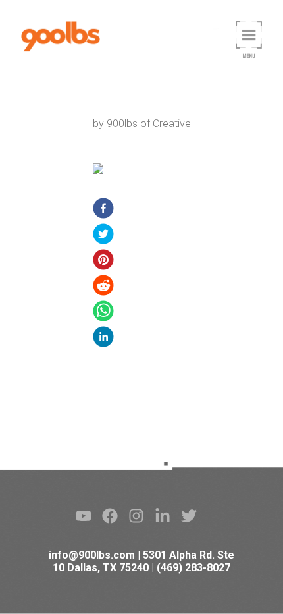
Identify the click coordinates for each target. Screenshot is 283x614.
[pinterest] (103, 262)
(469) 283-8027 (193, 567)
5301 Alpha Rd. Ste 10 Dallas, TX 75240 (143, 561)
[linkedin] (103, 339)
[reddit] (103, 287)
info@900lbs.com (92, 555)
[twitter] (103, 236)
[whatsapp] (103, 313)
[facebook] (103, 210)
